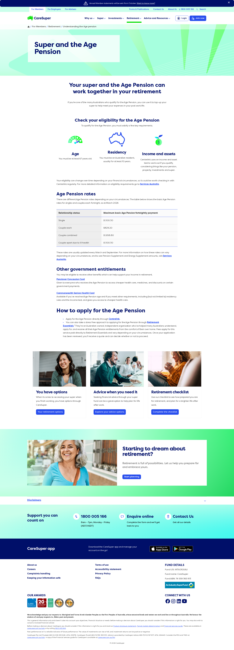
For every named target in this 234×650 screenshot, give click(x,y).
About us (32, 565)
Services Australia (149, 184)
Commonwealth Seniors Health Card (75, 293)
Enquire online (140, 517)
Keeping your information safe (44, 578)
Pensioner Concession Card (70, 279)
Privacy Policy (103, 574)
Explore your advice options (109, 412)
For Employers (54, 9)
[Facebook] (167, 601)
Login (184, 18)
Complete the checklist (165, 412)
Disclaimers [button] (34, 500)
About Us (172, 9)
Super (100, 18)
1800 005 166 (187, 9)
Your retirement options (50, 412)
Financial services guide (173, 626)
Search (203, 9)
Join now (200, 18)
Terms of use (102, 565)
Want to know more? (146, 3)
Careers (31, 569)
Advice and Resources (156, 18)
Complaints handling (38, 574)
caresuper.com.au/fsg (106, 637)
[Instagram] (173, 601)
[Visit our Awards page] (51, 602)
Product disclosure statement (124, 626)
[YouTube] (184, 601)
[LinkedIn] (179, 601)
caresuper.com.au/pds (36, 628)
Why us (88, 18)
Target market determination (148, 626)
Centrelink (114, 319)
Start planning (131, 477)
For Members (37, 9)
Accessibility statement (108, 569)
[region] (117, 228)
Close (229, 2)
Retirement (133, 18)
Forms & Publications (139, 9)
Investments (115, 18)
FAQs (98, 578)
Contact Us (158, 9)
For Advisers (70, 9)
